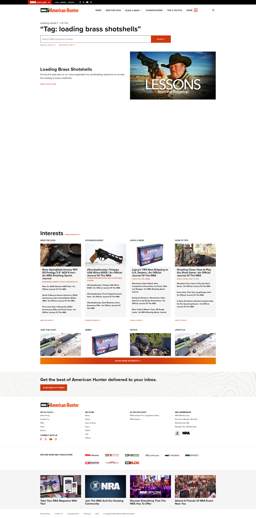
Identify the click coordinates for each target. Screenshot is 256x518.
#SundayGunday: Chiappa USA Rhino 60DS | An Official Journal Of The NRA (104, 272)
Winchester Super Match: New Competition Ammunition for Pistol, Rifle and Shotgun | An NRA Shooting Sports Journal (149, 287)
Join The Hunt (48, 329)
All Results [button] (50, 45)
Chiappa (90, 280)
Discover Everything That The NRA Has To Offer (148, 502)
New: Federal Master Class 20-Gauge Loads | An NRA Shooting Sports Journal (149, 311)
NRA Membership (182, 415)
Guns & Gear (132, 10)
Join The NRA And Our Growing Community (104, 502)
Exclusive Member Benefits (186, 419)
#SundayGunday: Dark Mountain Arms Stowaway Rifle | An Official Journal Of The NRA (104, 305)
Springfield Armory (50, 282)
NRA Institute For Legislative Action (144, 415)
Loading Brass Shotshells (66, 69)
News (98, 10)
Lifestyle (180, 329)
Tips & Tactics (174, 10)
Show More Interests (142, 360)
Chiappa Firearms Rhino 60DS (99, 278)
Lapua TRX (136, 279)
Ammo (147, 279)
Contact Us (44, 419)
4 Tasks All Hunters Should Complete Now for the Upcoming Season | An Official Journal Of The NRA (195, 304)
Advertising (45, 415)
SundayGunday (154, 10)
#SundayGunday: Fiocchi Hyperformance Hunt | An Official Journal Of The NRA (104, 295)
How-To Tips (181, 240)
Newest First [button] (68, 45)
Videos (88, 437)
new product (72, 282)
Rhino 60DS (117, 278)
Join (57, 2)
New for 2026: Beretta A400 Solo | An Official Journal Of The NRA (58, 288)
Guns (87, 426)
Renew (63, 2)
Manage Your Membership (186, 426)
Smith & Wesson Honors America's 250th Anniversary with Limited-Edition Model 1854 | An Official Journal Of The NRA (60, 298)
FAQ (42, 423)
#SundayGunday (94, 240)
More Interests (71, 234)
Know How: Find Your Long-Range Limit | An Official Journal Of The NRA (194, 293)
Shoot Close (182, 279)
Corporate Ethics (73, 514)
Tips (197, 279)
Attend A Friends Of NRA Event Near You (194, 502)
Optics (133, 329)
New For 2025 (47, 240)
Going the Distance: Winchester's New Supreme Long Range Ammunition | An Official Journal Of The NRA (148, 300)
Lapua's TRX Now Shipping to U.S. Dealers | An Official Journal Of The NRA (150, 272)
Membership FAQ (182, 423)
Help (42, 426)
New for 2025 (46, 320)
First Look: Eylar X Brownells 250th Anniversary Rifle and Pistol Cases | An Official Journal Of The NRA (59, 309)
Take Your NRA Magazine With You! (58, 502)
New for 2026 (113, 10)
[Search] (213, 10)
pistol (62, 282)
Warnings (87, 514)
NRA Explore (135, 419)
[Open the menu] (195, 10)
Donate (71, 2)
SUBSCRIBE (53, 387)
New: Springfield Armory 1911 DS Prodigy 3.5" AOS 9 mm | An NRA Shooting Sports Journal (59, 274)
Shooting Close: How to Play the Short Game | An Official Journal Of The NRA (194, 272)
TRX (142, 279)
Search (161, 39)
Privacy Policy (45, 514)
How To (192, 279)
